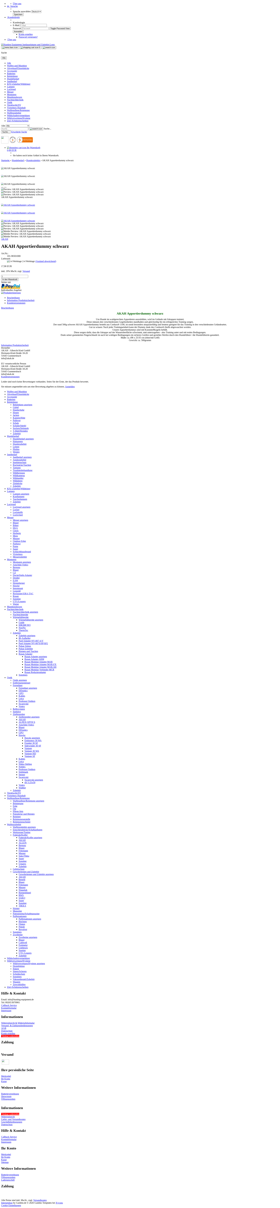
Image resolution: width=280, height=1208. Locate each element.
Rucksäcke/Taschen (22, 465)
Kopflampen (18, 496)
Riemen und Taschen (28, 651)
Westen (16, 452)
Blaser (16, 523)
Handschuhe (18, 410)
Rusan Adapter (25, 654)
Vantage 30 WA (31, 751)
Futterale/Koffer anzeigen (30, 837)
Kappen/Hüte (19, 418)
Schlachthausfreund (22, 551)
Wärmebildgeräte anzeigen (31, 620)
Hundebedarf (13, 79)
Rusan (16, 596)
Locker (16, 509)
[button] (12, 6)
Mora (15, 536)
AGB (3, 1028)
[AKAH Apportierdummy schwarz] (18, 205)
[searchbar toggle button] (49, 47)
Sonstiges (23, 675)
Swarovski (23, 704)
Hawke (16, 585)
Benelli (22, 879)
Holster (16, 908)
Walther (22, 787)
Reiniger (17, 816)
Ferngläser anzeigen (28, 688)
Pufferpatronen (20, 916)
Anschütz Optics (20, 564)
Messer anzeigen (20, 520)
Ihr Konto (5, 1079)
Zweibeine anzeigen (28, 937)
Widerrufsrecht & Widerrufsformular (18, 1023)
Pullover (17, 420)
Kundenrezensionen (16, 303)
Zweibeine (18, 934)
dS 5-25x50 (29, 782)
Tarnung (17, 467)
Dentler (16, 578)
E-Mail (16, 25)
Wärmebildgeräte (21, 617)
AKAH (4, 239)
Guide (21, 622)
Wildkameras (19, 475)
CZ (14, 572)
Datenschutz (7, 1031)
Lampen (11, 86)
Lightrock (23, 948)
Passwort (17, 28)
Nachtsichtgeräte (20, 614)
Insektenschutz (19, 462)
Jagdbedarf (12, 81)
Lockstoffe (18, 512)
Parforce (17, 543)
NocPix (22, 627)
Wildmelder (18, 478)
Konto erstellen (26, 34)
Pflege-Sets (18, 811)
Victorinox (18, 554)
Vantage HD (30, 753)
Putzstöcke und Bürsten (24, 814)
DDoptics (23, 690)
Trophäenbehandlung (22, 470)
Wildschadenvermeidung (18, 115)
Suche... (47, 128)
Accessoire (12, 71)
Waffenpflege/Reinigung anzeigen (28, 801)
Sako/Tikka (24, 856)
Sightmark (23, 772)
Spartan (22, 950)
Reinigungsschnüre (21, 822)
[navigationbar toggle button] (10, 47)
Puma (15, 546)
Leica (21, 698)
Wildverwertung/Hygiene (18, 118)
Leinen (16, 446)
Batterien (11, 73)
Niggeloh (23, 890)
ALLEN (23, 843)
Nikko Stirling (25, 764)
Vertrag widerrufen (10, 1036)
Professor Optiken (27, 701)
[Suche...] (36, 128)
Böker (16, 525)
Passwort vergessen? (28, 37)
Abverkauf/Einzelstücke (18, 68)
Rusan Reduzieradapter (35, 672)
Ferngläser (17, 685)
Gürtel (16, 407)
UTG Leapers (25, 953)
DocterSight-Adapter (22, 575)
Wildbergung (19, 473)
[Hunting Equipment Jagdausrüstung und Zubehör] (28, 44)
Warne (16, 604)
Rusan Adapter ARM (34, 659)
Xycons (59, 1203)
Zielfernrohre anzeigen (29, 717)
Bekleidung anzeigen (22, 404)
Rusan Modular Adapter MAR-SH (40, 667)
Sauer (15, 549)
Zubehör (17, 433)
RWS (21, 895)
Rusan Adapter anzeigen (35, 656)
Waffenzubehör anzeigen (24, 827)
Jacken (16, 415)
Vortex (22, 706)
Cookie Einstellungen (11, 1205)
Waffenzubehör (14, 113)
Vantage (28, 748)
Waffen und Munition (17, 65)
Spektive (17, 711)
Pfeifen (16, 449)
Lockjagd (11, 89)
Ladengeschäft (8, 1180)
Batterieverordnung (10, 1094)
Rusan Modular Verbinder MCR (39, 669)
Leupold (17, 591)
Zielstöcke (17, 483)
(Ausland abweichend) (45, 261)
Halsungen (18, 441)
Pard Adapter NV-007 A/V (31, 641)
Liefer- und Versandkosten (13, 1119)
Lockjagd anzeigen (21, 507)
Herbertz (17, 533)
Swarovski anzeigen (33, 780)
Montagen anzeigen (22, 562)
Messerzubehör (20, 557)
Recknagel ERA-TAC (23, 593)
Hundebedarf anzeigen (23, 439)
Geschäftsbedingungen (11, 1122)
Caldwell (23, 942)
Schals (16, 423)
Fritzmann (23, 850)
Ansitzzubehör (19, 460)
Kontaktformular (8, 1008)
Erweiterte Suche (19, 132)
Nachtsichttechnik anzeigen (25, 612)
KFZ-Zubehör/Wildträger (18, 84)
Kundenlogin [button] (13, 17)
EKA (15, 528)
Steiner (22, 774)
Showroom (6, 1096)
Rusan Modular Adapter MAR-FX (40, 664)
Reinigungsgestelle (21, 819)
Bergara (16, 567)
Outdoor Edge (19, 541)
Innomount (18, 588)
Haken (16, 969)
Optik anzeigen (20, 680)
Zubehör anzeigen (27, 635)
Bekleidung (12, 76)
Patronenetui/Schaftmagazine (26, 913)
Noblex (22, 766)
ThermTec (23, 630)
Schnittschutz (19, 974)
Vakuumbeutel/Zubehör (24, 979)
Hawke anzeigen (32, 738)
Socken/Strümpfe (21, 428)
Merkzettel (6, 1076)
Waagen (16, 982)
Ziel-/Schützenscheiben (17, 121)
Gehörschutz (18, 869)
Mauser (16, 538)
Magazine (17, 911)
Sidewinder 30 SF (32, 746)
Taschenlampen (20, 499)
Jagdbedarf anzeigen (22, 457)
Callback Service (9, 1005)
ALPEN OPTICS (27, 722)
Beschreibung (13, 297)
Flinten (22, 924)
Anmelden (70, 386)
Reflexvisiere (19, 709)
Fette (15, 806)
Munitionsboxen (14, 97)
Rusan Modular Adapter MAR (38, 662)
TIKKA (22, 906)
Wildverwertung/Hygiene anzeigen (29, 963)
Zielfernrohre (19, 714)
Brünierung (18, 803)
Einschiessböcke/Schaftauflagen (27, 829)
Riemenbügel (25, 892)
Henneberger (19, 583)
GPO (21, 693)
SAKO (22, 898)
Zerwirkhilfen (19, 984)
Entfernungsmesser (21, 683)
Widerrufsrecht (8, 1116)
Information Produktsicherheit (20, 300)
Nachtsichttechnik (15, 100)
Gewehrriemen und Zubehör (26, 871)
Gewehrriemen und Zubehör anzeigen (36, 874)
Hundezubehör (20, 444)
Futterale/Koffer (20, 835)
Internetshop (7, 1203)
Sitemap (5, 1162)
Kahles (22, 696)
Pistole (22, 927)
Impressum (6, 1010)
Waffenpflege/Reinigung (18, 110)
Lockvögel (18, 515)
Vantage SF (29, 756)
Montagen (11, 94)
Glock (16, 530)
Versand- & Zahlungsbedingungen (17, 1025)
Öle (14, 808)
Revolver (23, 929)
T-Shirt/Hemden (20, 431)
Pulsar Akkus (25, 646)
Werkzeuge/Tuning (21, 832)
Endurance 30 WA (33, 740)
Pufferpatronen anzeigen (30, 919)
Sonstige (17, 599)
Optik (9, 102)
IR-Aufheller (24, 638)
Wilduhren (17, 481)
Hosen (16, 412)
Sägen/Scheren (20, 971)
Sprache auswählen (22, 11)
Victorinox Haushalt (16, 107)
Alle (9, 63)
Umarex (22, 864)
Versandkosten (40, 1200)
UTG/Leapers (19, 601)
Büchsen (23, 921)
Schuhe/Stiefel (19, 425)
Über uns (17, 3)
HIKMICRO (25, 625)
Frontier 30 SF (31, 743)
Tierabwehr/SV (14, 105)
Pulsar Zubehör (26, 648)
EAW (15, 580)
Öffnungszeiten (8, 1099)
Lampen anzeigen (21, 494)
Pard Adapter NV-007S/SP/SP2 (33, 643)
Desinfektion (19, 966)
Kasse (4, 1081)
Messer (10, 92)
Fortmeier (23, 945)
